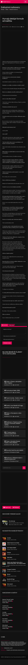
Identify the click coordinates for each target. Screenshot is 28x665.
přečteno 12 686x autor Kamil (13, 424)
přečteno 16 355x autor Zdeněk (14, 399)
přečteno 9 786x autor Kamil (13, 459)
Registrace (7, 507)
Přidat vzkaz (11, 325)
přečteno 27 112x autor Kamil (12, 383)
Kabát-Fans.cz (6, 1)
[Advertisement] (14, 45)
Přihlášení (16, 507)
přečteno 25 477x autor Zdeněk (12, 391)
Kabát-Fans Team (9, 657)
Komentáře (5, 325)
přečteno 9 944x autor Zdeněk (14, 451)
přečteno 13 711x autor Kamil (12, 414)
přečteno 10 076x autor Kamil (12, 442)
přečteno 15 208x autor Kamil (14, 406)
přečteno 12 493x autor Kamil (11, 433)
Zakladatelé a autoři (8, 648)
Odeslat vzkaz (7, 343)
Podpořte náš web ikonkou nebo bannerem (15, 650)
